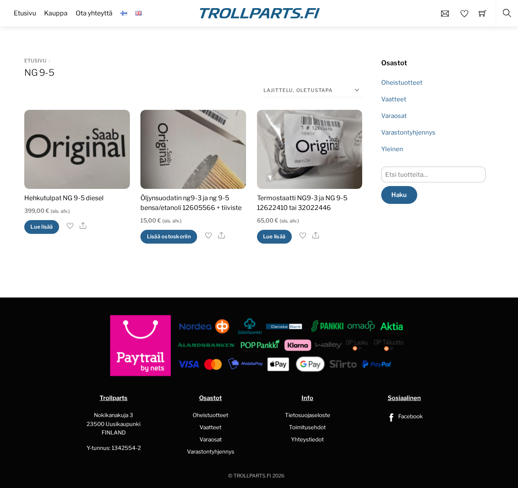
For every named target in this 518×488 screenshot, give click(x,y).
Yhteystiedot (307, 439)
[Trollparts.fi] (260, 12)
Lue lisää (41, 227)
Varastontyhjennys (408, 132)
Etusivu (35, 61)
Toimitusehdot (307, 427)
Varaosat (394, 116)
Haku (399, 195)
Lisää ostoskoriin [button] (169, 236)
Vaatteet (393, 99)
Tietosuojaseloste (307, 415)
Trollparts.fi (252, 476)
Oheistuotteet (401, 82)
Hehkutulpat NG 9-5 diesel (64, 198)
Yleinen (392, 149)
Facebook (410, 416)
